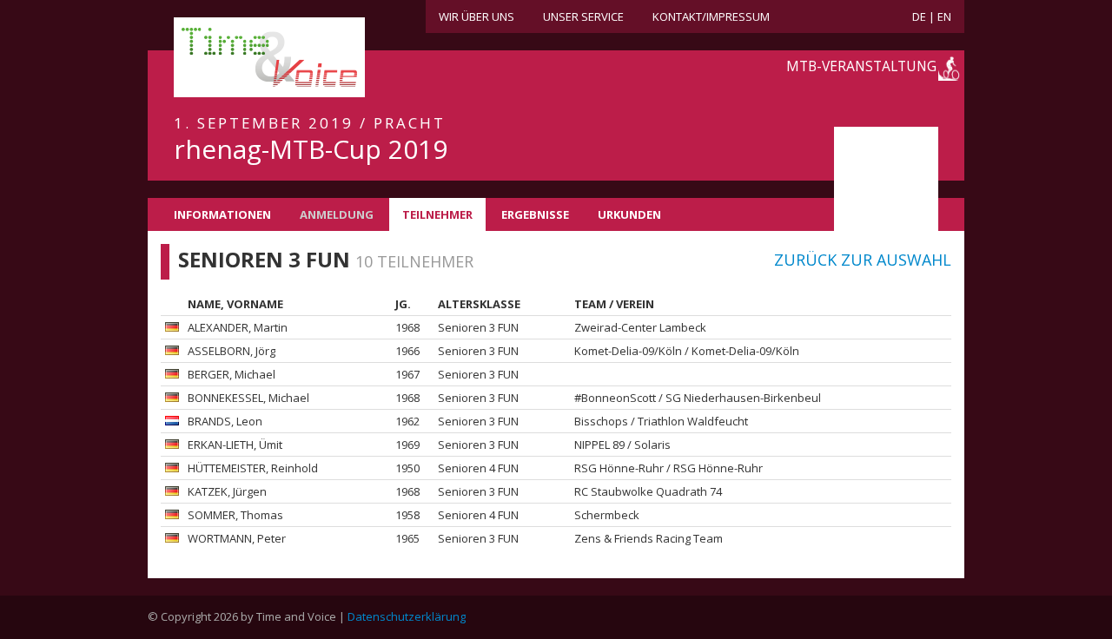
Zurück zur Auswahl (862, 259)
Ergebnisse (535, 214)
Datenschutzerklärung (407, 616)
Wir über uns (476, 16)
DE (919, 16)
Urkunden (629, 214)
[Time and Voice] (243, 58)
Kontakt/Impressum (711, 16)
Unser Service (583, 16)
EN (944, 16)
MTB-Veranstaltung (861, 66)
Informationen (222, 214)
